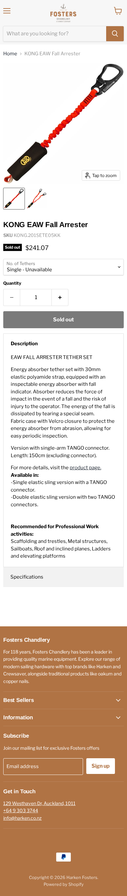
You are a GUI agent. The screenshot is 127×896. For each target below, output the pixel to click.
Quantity (12, 283)
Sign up (101, 766)
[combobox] (54, 33)
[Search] (115, 33)
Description (24, 344)
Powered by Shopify (64, 884)
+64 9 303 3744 (20, 810)
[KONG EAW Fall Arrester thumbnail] (14, 198)
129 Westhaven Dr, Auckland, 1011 (39, 803)
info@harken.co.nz (22, 818)
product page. (85, 468)
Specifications (26, 577)
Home (10, 54)
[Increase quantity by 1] (60, 297)
